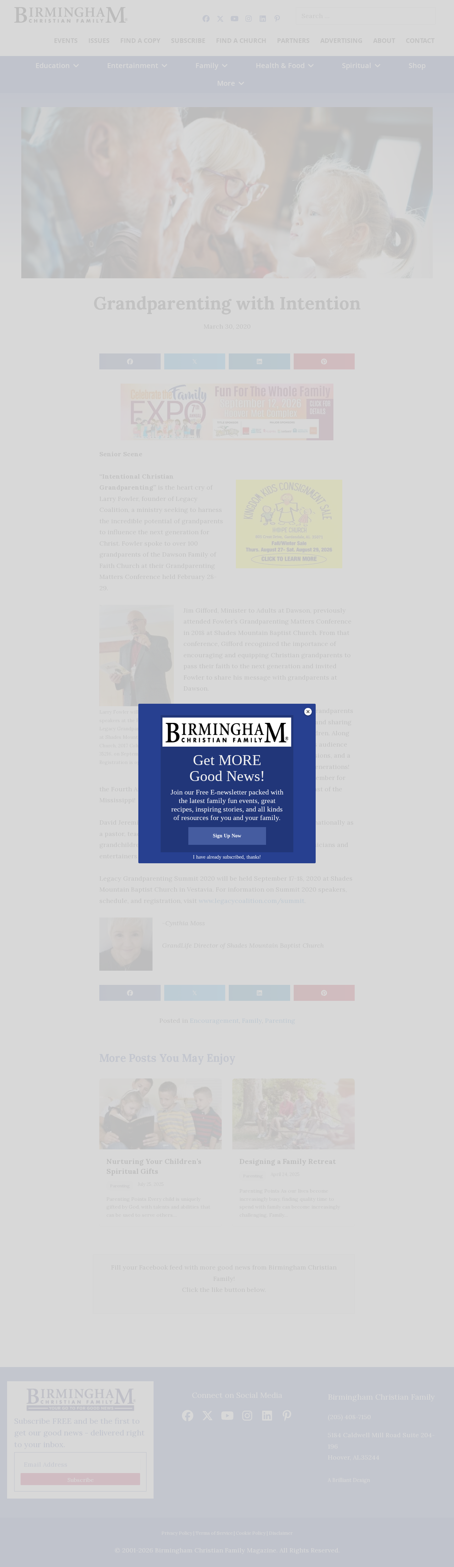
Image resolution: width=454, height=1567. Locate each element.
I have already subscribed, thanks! (227, 857)
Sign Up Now (227, 835)
